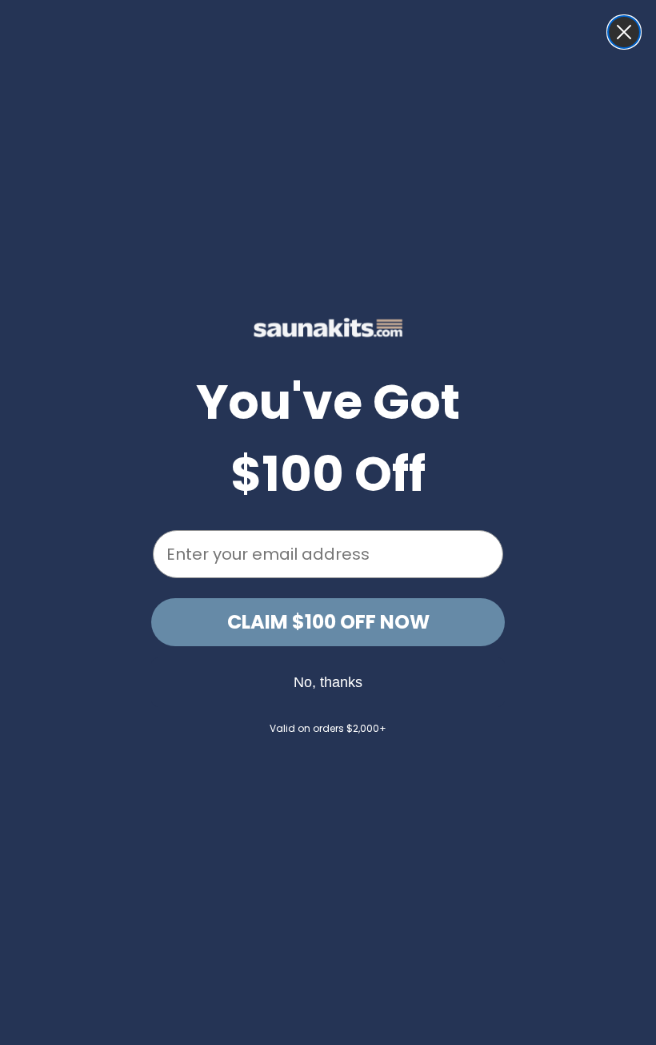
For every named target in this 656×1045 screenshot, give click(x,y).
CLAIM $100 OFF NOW (328, 622)
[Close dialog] (624, 32)
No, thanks (328, 682)
